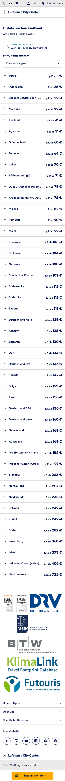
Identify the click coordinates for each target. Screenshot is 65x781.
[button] (32, 76)
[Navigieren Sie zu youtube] (26, 741)
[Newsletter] (10, 3)
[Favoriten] (17, 3)
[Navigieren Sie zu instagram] (16, 741)
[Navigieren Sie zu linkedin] (36, 741)
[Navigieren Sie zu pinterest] (55, 741)
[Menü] (59, 12)
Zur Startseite (9, 33)
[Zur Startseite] (21, 12)
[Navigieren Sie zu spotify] (45, 741)
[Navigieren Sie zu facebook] (6, 741)
